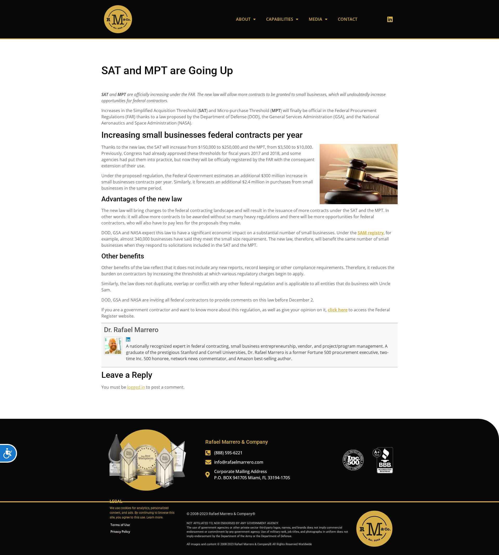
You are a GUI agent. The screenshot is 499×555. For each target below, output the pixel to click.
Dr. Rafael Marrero (131, 330)
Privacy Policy (120, 531)
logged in (136, 387)
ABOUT (243, 19)
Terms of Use (120, 525)
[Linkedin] (390, 19)
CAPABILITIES (279, 19)
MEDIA (315, 19)
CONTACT (347, 19)
